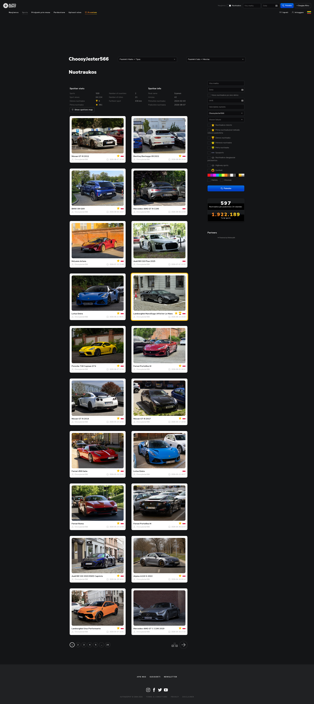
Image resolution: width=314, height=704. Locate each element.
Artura (83, 261)
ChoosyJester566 (81, 159)
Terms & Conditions (156, 697)
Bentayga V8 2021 (150, 156)
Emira (80, 313)
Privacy (175, 697)
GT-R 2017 (145, 418)
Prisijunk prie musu (40, 12)
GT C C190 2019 (156, 628)
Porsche (75, 366)
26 (107, 644)
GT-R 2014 (83, 418)
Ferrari (136, 366)
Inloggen (299, 12)
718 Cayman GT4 (88, 366)
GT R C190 (154, 208)
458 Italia (82, 471)
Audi (135, 261)
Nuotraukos (236, 5)
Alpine (136, 576)
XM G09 (81, 208)
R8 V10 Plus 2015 (146, 261)
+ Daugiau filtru (303, 5)
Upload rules (75, 12)
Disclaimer (188, 697)
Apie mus (141, 677)
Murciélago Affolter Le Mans (159, 313)
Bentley (137, 156)
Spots (25, 12)
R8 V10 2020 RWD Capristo (89, 576)
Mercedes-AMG (140, 208)
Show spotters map (84, 109)
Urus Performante (92, 628)
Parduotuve (59, 12)
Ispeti (285, 12)
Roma (81, 523)
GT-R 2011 (83, 156)
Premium (92, 12)
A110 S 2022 (146, 576)
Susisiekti (155, 677)
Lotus (74, 313)
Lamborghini (139, 313)
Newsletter (170, 677)
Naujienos (222, 5)
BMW (74, 208)
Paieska (288, 5)
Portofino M (145, 366)
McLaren (75, 261)
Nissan (75, 156)
